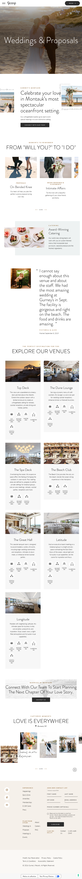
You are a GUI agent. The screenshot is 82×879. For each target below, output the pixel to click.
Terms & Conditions (29, 861)
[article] (21, 181)
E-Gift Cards (27, 806)
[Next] (45, 209)
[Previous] (37, 209)
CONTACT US (41, 700)
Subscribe (55, 824)
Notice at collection (29, 876)
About (37, 822)
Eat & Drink (26, 795)
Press (24, 810)
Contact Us (63, 832)
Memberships (27, 802)
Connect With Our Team (35, 125)
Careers (37, 826)
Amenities (26, 798)
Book (71, 3)
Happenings (27, 791)
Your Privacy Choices (47, 876)
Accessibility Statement (46, 861)
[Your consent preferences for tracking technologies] (78, 875)
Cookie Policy (57, 858)
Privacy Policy (46, 858)
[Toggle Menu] (3, 3)
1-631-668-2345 (72, 832)
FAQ (36, 830)
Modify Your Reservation (31, 858)
